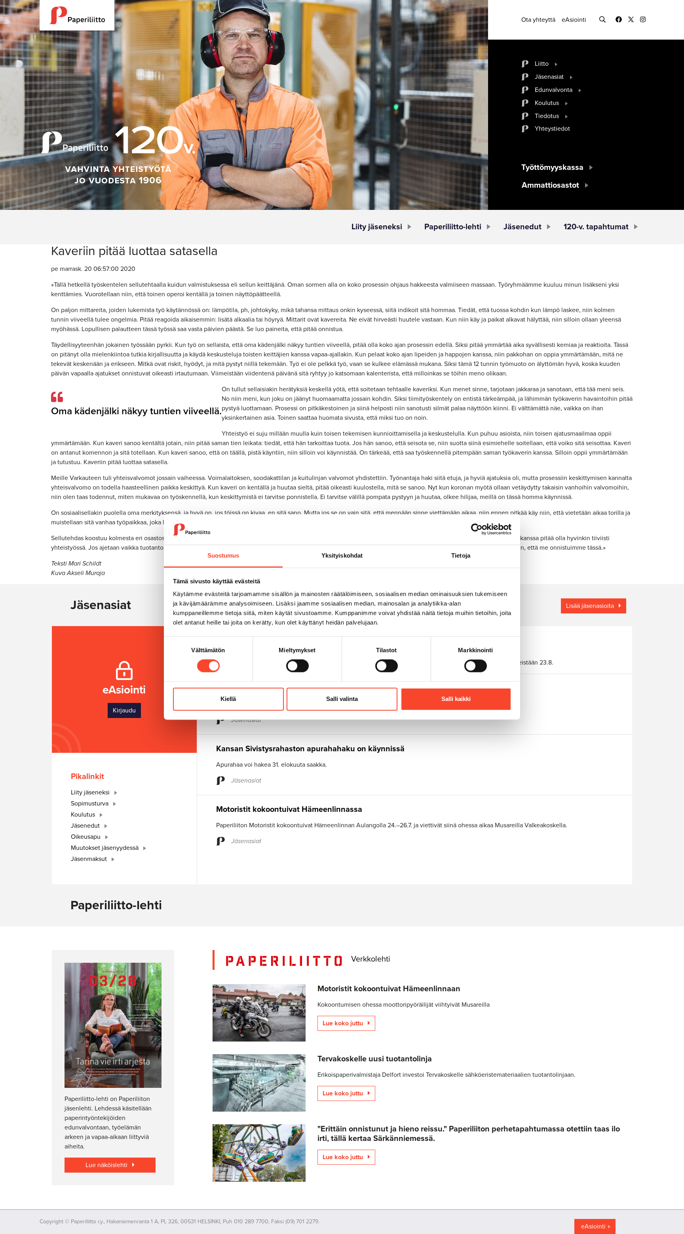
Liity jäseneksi (377, 227)
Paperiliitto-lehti (452, 227)
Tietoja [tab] (460, 555)
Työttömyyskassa (552, 167)
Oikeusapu (86, 837)
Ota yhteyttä (538, 20)
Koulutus (547, 103)
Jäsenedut (523, 227)
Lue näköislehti (107, 1165)
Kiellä (228, 698)
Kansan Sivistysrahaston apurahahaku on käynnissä (310, 749)
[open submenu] (556, 64)
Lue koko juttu (344, 1023)
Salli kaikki (456, 698)
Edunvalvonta (553, 90)
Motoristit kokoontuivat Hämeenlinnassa (289, 809)
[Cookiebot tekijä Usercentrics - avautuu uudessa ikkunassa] (476, 529)
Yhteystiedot (552, 129)
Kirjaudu (124, 710)
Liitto (542, 64)
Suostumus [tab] (223, 555)
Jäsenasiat (549, 77)
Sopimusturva (90, 803)
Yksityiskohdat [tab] (342, 555)
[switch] (297, 666)
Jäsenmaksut (89, 859)
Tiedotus (547, 116)
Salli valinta (342, 698)
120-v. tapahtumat (596, 227)
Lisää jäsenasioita (591, 606)
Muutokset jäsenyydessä (105, 848)
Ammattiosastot (550, 185)
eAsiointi (574, 20)
